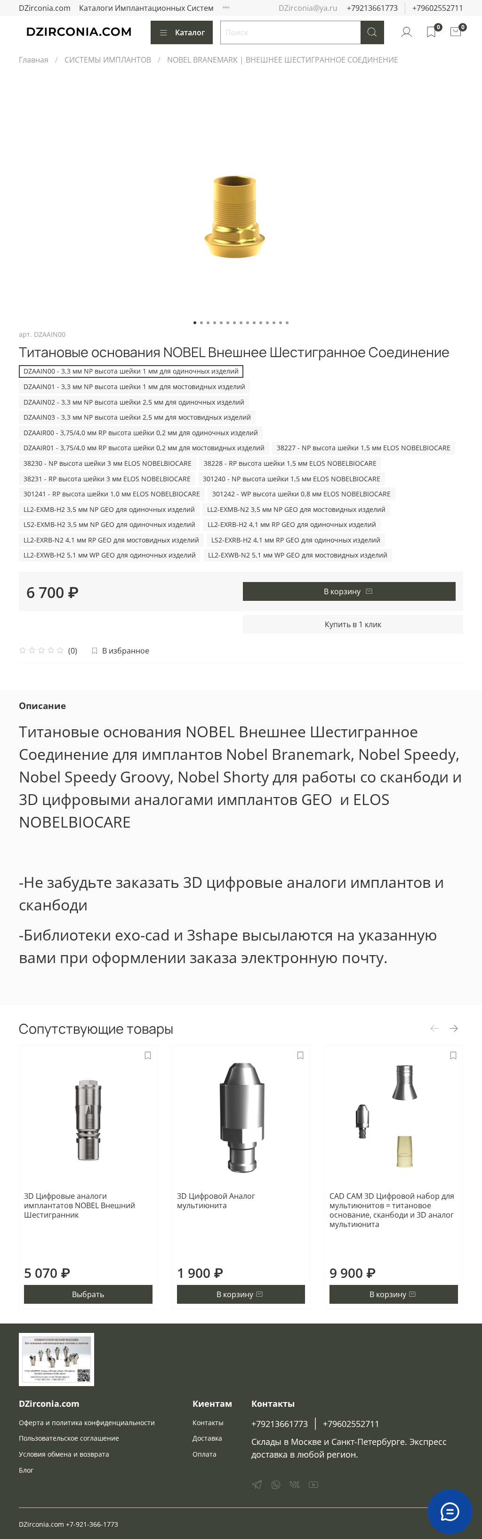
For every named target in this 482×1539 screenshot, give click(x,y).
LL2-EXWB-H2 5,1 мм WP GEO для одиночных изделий (110, 554)
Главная (33, 60)
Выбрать (88, 1294)
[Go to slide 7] (234, 322)
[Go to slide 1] (194, 322)
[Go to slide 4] (214, 322)
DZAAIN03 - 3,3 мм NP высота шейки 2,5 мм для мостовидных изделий (137, 417)
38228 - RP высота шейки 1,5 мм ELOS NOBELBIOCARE (290, 463)
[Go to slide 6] (227, 322)
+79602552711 (437, 8)
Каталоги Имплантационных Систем (146, 8)
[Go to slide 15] (287, 322)
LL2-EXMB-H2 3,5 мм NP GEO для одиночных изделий (109, 509)
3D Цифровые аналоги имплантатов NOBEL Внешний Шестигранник (79, 1205)
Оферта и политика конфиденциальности (87, 1422)
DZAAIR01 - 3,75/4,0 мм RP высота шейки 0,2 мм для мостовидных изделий (144, 447)
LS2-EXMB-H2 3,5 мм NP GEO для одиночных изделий (109, 524)
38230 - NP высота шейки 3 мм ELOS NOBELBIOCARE (108, 463)
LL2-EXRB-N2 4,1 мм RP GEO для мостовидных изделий (111, 539)
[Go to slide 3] (208, 322)
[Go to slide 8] (241, 322)
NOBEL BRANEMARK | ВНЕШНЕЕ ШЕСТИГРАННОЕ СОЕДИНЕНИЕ (282, 60)
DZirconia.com (45, 8)
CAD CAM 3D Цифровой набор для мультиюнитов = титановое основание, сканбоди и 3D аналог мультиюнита (391, 1210)
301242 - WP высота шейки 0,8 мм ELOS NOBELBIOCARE (301, 493)
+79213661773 (372, 8)
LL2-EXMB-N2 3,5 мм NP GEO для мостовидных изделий (296, 509)
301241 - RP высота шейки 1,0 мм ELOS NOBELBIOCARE (112, 493)
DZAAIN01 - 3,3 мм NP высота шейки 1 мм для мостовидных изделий (134, 386)
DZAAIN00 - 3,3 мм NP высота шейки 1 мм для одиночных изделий (131, 371)
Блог (26, 1470)
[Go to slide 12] (267, 322)
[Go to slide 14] (280, 322)
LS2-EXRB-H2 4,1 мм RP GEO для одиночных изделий (295, 539)
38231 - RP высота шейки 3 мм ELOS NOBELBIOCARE (107, 478)
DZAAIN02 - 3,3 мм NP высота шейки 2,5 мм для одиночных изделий (134, 402)
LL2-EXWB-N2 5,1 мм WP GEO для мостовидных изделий (297, 554)
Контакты (208, 1422)
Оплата (205, 1454)
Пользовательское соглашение (69, 1438)
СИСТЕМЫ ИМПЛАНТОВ (107, 60)
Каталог (190, 32)
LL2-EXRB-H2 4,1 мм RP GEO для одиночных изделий (292, 524)
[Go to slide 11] (260, 322)
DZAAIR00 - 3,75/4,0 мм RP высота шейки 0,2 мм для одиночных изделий (141, 432)
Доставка (207, 1438)
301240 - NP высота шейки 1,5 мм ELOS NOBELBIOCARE (291, 478)
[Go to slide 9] (247, 322)
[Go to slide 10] (254, 322)
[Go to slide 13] (274, 322)
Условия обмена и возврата (64, 1454)
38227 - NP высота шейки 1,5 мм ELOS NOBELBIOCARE (363, 447)
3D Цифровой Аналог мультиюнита (216, 1201)
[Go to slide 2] (201, 322)
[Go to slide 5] (221, 322)
